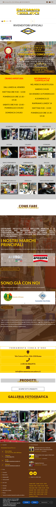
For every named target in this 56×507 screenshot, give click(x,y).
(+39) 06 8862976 (25, 2)
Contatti (4, 488)
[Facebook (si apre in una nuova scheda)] (47, 2)
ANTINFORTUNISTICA (9, 180)
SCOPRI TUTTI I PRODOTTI (28, 389)
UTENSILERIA (46, 144)
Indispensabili (5, 477)
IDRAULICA (28, 180)
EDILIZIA (46, 162)
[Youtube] (35, 473)
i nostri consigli (28, 381)
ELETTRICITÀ (47, 126)
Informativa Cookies (7, 490)
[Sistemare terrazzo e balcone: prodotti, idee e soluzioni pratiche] (31, 449)
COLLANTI (28, 144)
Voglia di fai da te (39, 463)
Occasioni (5, 472)
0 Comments (44, 451)
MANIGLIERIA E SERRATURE (28, 126)
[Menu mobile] (10, 21)
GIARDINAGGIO (28, 162)
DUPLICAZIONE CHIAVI (47, 180)
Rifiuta (34, 502)
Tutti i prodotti (6, 479)
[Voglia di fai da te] (31, 463)
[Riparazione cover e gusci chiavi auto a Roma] (31, 456)
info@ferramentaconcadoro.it (12, 461)
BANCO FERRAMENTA (9, 162)
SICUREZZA (9, 126)
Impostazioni (44, 502)
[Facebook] (31, 473)
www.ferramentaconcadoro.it (12, 465)
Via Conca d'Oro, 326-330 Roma (11, 2)
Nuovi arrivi (5, 474)
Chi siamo (5, 485)
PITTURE (9, 144)
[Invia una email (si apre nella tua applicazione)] (52, 2)
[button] (2, 258)
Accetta (26, 502)
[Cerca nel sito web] (33, 21)
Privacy (4, 492)
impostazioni (13, 505)
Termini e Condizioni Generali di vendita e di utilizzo (13, 495)
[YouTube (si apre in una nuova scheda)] (49, 2)
